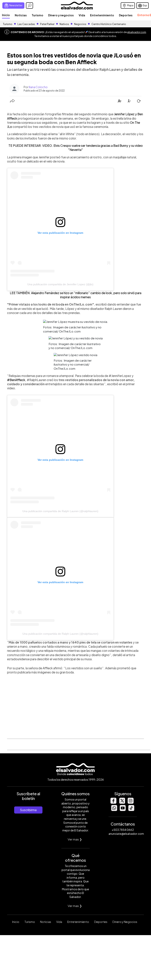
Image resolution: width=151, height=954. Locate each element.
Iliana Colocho (38, 87)
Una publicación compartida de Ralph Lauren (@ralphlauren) (60, 511)
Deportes (126, 15)
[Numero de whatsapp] (114, 810)
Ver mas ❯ (75, 839)
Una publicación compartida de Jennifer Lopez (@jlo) (60, 284)
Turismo (37, 15)
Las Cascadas (26, 24)
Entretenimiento (102, 15)
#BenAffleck (16, 380)
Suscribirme (28, 810)
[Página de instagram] (130, 802)
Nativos (64, 24)
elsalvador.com (136, 32)
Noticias (21, 15)
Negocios (80, 24)
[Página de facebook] (113, 802)
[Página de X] (122, 802)
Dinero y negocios (61, 15)
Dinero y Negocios (124, 922)
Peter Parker (47, 24)
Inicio (6, 15)
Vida (82, 15)
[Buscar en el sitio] (29, 5)
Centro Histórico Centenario (108, 24)
